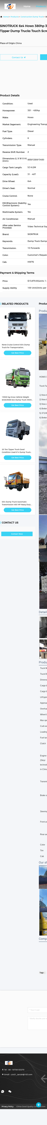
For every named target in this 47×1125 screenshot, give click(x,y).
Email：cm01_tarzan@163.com (18, 1074)
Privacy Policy (7, 1106)
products (15, 17)
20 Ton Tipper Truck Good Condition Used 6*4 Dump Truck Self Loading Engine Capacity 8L (16, 452)
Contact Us (18, 57)
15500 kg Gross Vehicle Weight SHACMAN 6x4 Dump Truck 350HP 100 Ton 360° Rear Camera (17, 400)
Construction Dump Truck (32, 17)
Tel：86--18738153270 (14, 1070)
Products (41, 6)
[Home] (10, 6)
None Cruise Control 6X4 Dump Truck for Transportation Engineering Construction (16, 347)
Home (27, 6)
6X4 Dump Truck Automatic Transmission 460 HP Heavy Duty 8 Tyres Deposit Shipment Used (17, 504)
